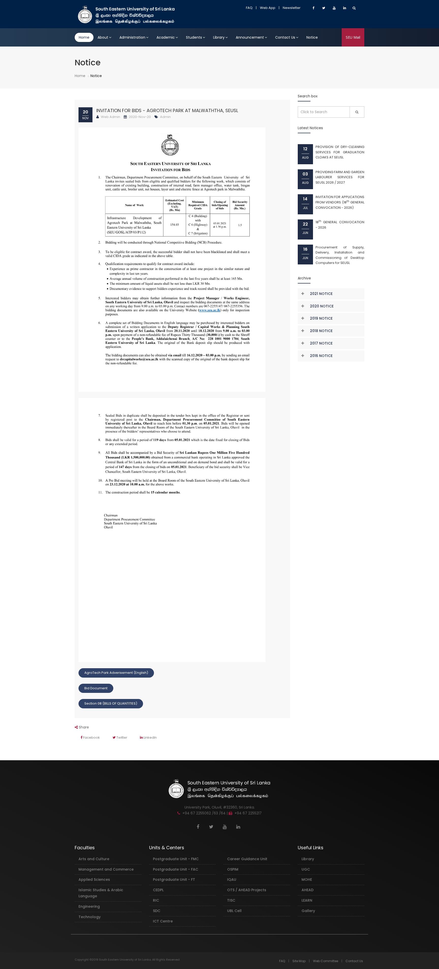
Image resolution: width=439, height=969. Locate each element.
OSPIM (232, 869)
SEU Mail (353, 37)
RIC (156, 900)
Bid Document (95, 688)
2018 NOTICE (321, 330)
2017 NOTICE (321, 343)
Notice (312, 37)
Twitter (121, 737)
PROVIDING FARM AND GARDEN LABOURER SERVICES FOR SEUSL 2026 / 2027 (340, 177)
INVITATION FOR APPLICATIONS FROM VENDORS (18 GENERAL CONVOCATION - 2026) (340, 202)
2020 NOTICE (322, 306)
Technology (90, 916)
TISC (231, 900)
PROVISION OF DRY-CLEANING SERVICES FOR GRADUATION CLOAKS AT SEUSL (340, 152)
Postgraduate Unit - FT (174, 879)
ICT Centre (163, 921)
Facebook (91, 737)
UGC (306, 869)
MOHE (307, 879)
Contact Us (285, 37)
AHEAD (307, 889)
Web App (267, 7)
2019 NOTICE (321, 318)
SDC (156, 910)
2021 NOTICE (321, 293)
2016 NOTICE (321, 355)
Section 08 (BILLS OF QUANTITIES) (110, 703)
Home (84, 37)
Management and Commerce (106, 869)
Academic (165, 37)
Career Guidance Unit (247, 858)
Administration (132, 37)
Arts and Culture (94, 858)
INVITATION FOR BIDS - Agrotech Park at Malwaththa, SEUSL (167, 110)
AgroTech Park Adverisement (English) (116, 672)
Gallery (308, 910)
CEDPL (158, 889)
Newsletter (292, 7)
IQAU (231, 879)
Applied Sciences (94, 879)
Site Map (299, 961)
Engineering (89, 906)
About (103, 37)
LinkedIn (150, 737)
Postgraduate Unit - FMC (176, 858)
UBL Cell (234, 910)
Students (194, 37)
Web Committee (325, 961)
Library (219, 37)
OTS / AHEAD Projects (246, 889)
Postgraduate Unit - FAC (175, 869)
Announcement (250, 37)
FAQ (249, 7)
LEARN (307, 900)
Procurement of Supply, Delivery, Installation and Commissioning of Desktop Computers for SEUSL (340, 255)
